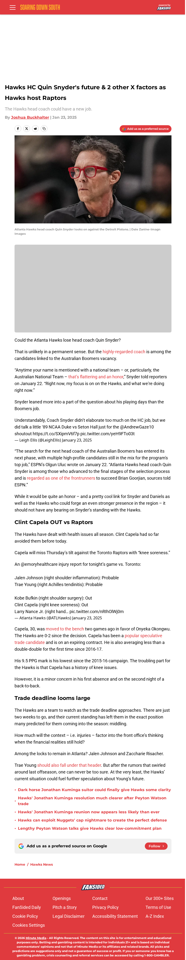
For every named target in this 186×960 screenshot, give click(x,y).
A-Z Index (155, 916)
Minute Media (36, 938)
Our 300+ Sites (160, 898)
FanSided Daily (26, 907)
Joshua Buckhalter (30, 117)
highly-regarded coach (124, 351)
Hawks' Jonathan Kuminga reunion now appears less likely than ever (89, 812)
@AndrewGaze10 (137, 426)
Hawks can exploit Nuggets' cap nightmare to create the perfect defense (92, 820)
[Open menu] (13, 7)
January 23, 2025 (77, 440)
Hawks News (41, 864)
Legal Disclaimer (69, 916)
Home (20, 864)
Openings (62, 898)
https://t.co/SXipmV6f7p (56, 433)
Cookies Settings (28, 925)
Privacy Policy (105, 907)
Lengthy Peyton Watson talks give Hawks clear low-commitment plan (90, 828)
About (18, 898)
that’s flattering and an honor (95, 376)
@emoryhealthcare (39, 564)
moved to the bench (65, 628)
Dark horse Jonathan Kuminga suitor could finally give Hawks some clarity (94, 789)
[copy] (44, 128)
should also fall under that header (69, 765)
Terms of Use (158, 907)
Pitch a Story (65, 907)
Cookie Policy (25, 916)
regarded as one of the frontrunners (61, 478)
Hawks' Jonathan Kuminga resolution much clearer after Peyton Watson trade (92, 801)
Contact (100, 898)
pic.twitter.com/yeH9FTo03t (107, 433)
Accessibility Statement (115, 916)
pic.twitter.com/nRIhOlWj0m (97, 611)
